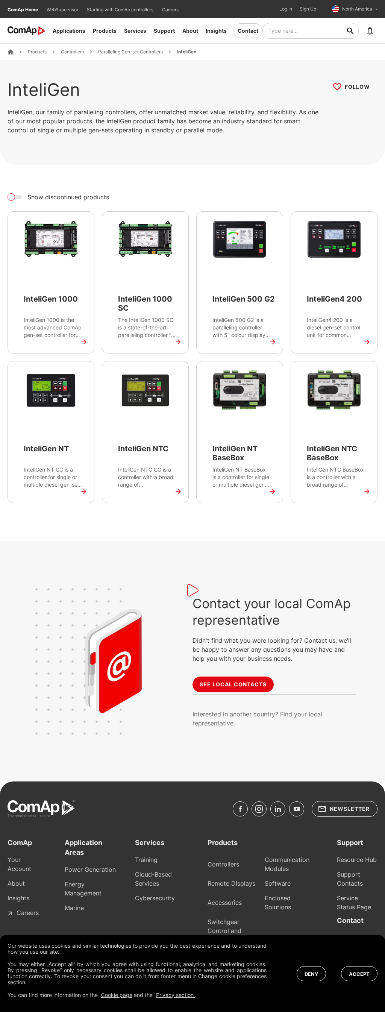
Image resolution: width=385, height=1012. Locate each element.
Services (135, 30)
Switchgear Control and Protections (224, 931)
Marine (74, 908)
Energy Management (83, 888)
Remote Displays (231, 883)
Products (105, 30)
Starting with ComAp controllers (121, 9)
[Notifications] (369, 30)
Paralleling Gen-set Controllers (130, 52)
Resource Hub (357, 859)
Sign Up (308, 9)
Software (278, 883)
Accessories (225, 902)
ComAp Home (23, 9)
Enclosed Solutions (278, 902)
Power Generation (90, 869)
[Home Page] (11, 52)
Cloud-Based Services (153, 879)
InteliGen (186, 52)
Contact (248, 30)
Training (146, 859)
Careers (170, 9)
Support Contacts (350, 879)
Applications (69, 30)
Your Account (19, 864)
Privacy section (175, 995)
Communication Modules (287, 864)
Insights (216, 30)
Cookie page (116, 995)
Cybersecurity (155, 898)
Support (164, 30)
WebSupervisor (63, 9)
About (190, 30)
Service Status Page (354, 902)
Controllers (72, 52)
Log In (285, 9)
